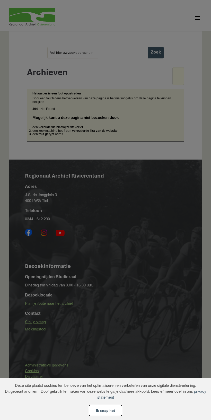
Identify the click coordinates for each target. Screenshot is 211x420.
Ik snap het (105, 410)
